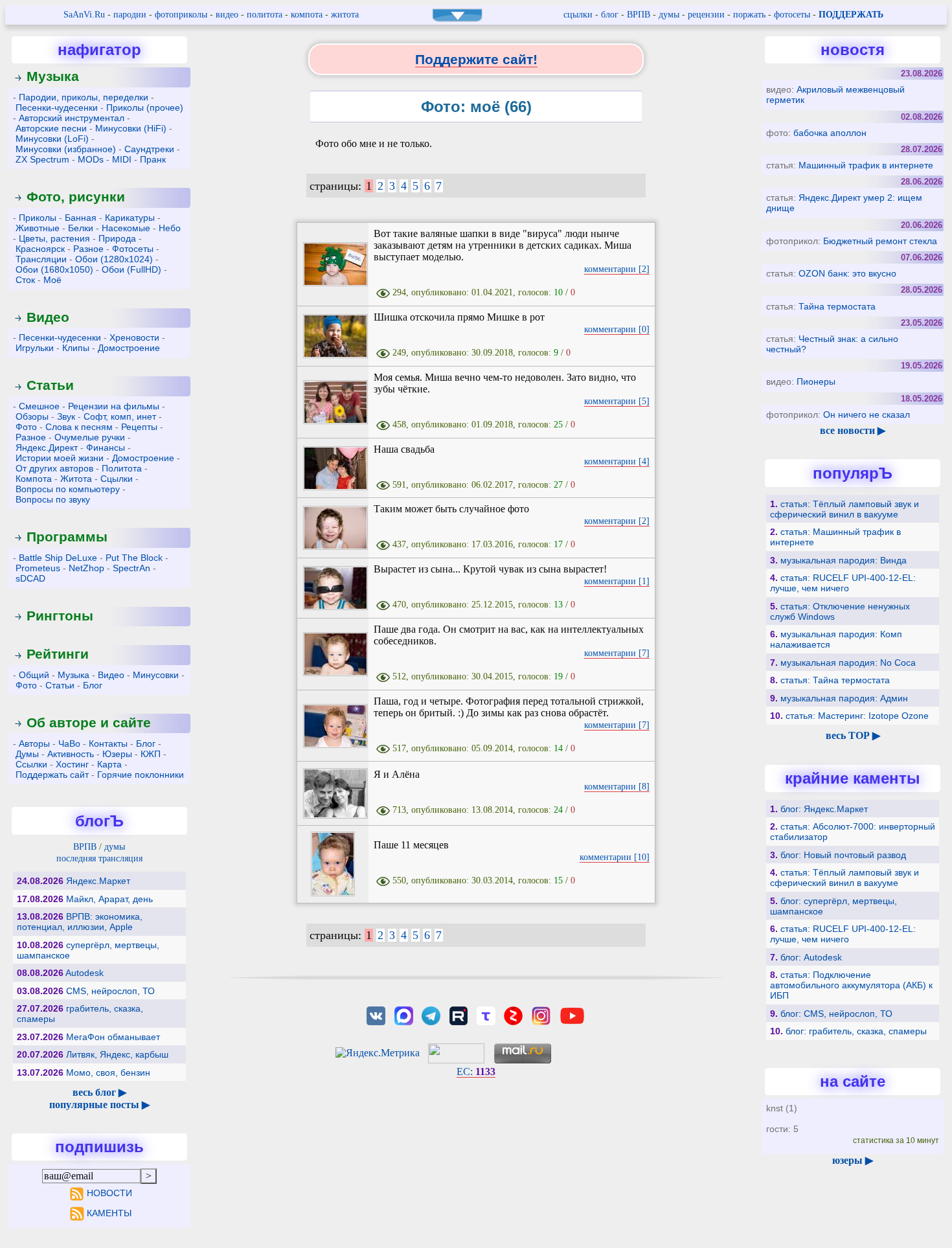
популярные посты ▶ (99, 1104)
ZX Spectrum (42, 159)
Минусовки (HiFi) (130, 128)
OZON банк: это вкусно (847, 273)
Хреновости (134, 337)
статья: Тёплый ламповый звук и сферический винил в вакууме (844, 509)
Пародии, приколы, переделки (83, 97)
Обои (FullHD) (131, 269)
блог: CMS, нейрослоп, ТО (836, 1013)
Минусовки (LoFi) (52, 138)
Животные (38, 228)
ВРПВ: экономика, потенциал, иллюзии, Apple (79, 921)
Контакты (108, 743)
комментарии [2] (617, 269)
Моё (52, 280)
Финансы (105, 447)
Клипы (75, 348)
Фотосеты (132, 249)
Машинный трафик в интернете (866, 165)
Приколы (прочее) (144, 107)
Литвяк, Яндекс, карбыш (117, 1054)
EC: (476, 1071)
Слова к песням (79, 427)
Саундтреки (149, 149)
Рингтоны (60, 615)
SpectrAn (131, 568)
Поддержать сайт (52, 774)
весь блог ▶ (99, 1092)
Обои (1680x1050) (54, 269)
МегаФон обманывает (113, 1037)
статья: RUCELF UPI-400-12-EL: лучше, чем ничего (843, 583)
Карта (109, 764)
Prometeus (38, 568)
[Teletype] (485, 1014)
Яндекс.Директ (47, 447)
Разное (88, 249)
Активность (70, 754)
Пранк (153, 159)
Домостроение (129, 348)
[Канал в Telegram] (430, 1014)
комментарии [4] (617, 461)
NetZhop (86, 568)
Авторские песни (51, 128)
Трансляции (41, 259)
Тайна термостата (837, 306)
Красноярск (40, 249)
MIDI (121, 159)
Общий (34, 675)
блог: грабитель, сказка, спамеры (856, 1031)
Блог (92, 685)
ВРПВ (638, 14)
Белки (80, 228)
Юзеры (117, 754)
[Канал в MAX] (403, 1014)
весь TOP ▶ (853, 735)
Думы (27, 754)
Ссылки (31, 764)
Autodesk (84, 973)
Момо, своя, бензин (108, 1072)
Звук (66, 416)
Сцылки (116, 478)
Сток (25, 280)
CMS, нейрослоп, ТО (110, 991)
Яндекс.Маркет (98, 881)
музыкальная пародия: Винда (843, 560)
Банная (80, 217)
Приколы (37, 217)
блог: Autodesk (811, 957)
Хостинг (72, 764)
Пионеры (816, 381)
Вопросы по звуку (53, 499)
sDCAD (30, 578)
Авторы (34, 743)
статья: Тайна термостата (835, 680)
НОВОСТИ (109, 1193)
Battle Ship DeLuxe (58, 557)
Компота (34, 478)
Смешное (39, 406)
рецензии (706, 14)
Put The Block (134, 557)
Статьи (50, 385)
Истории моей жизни (60, 458)
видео (227, 14)
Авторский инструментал (71, 118)
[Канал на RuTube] (458, 1014)
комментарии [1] (617, 581)
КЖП (151, 754)
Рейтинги (58, 653)
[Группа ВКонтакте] (376, 1014)
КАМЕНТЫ (109, 1213)
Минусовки (156, 675)
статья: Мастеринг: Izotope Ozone (857, 715)
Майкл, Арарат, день (109, 899)
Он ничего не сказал (866, 414)
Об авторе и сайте (89, 722)
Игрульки (35, 348)
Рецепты (139, 427)
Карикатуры (130, 217)
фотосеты (792, 14)
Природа (117, 238)
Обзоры (32, 416)
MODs (91, 159)
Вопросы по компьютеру (68, 489)
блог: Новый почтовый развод (843, 855)
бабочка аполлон (830, 133)
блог (609, 14)
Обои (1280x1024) (114, 259)
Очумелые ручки (89, 437)
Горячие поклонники (140, 774)
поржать (749, 14)
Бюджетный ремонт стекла (880, 241)
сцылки (578, 14)
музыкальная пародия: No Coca (848, 662)
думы (669, 14)
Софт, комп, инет (120, 416)
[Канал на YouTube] (572, 1014)
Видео (48, 317)
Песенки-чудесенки (57, 107)
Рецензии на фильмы (113, 406)
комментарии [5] (617, 401)
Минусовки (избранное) (66, 149)
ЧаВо (69, 743)
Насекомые (126, 228)
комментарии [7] (617, 653)
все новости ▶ (852, 430)
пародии (129, 14)
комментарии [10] (615, 857)
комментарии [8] (617, 786)
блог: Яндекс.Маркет (824, 809)
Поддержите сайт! (476, 59)
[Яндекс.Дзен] (513, 1014)
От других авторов (54, 468)
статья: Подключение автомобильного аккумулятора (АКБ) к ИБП (851, 985)
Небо (170, 228)
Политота (122, 468)
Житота (76, 478)
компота (307, 14)
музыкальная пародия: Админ (844, 698)
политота (264, 14)
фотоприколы (181, 14)
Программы (67, 536)
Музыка (53, 76)
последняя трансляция (99, 858)
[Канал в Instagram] (540, 1014)
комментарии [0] (617, 329)
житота (345, 14)
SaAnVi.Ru (84, 14)
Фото (26, 427)
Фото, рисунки (76, 196)
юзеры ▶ (852, 1160)
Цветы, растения (54, 238)
